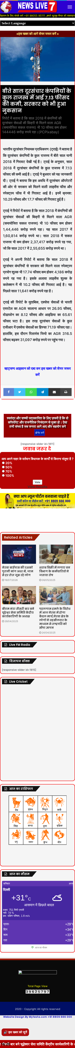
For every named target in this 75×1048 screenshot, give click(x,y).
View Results (37, 487)
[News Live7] (38, 7)
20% (8, 463)
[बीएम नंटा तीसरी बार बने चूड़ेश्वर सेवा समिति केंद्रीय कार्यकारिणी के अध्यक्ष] (19, 595)
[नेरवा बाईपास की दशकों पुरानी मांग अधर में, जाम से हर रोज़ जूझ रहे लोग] (19, 554)
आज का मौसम (41, 947)
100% (9, 475)
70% (8, 471)
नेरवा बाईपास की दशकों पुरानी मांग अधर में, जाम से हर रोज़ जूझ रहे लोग (17, 571)
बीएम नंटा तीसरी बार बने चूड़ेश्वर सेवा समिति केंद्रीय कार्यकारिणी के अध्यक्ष (18, 612)
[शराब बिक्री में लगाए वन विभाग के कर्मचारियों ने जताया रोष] (56, 554)
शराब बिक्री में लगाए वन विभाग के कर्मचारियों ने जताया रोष (54, 571)
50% (8, 467)
